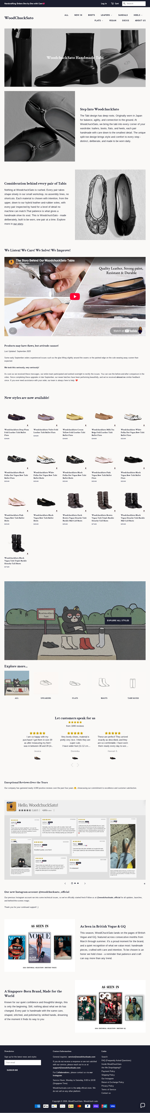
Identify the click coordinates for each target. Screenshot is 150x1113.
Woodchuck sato (91, 1101)
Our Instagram (108, 1078)
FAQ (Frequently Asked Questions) (116, 1060)
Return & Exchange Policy (113, 1082)
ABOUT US (140, 20)
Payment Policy (108, 1071)
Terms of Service (109, 1089)
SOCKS (125, 20)
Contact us (106, 1093)
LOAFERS (106, 15)
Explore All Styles (118, 620)
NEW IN (78, 15)
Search (105, 1057)
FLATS (98, 20)
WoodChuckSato (18, 17)
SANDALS (123, 15)
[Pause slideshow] (144, 883)
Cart (117, 3)
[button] (73, 765)
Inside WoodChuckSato (111, 1064)
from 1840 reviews (75, 726)
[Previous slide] (65, 883)
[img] (74, 722)
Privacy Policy (108, 1086)
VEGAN (112, 20)
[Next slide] (85, 883)
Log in (104, 3)
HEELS (137, 15)
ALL (66, 15)
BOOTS (91, 15)
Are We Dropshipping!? (111, 1068)
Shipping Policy (108, 1075)
